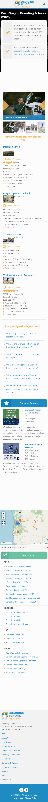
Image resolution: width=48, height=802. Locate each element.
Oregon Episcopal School (17, 117)
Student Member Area (10, 750)
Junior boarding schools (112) (18, 586)
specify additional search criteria (29, 54)
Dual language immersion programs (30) (23, 598)
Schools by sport (13, 616)
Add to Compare (13, 159)
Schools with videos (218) (16, 664)
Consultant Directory (10, 763)
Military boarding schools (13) (18, 578)
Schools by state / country (17, 612)
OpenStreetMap (43, 544)
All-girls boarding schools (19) (18, 570)
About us (5, 738)
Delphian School (12, 147)
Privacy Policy (30, 798)
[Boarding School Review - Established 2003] (24, 4)
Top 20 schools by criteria (17, 653)
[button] (18, 532)
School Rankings (8, 746)
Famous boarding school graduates (21, 660)
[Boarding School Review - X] (21, 790)
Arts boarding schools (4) (16, 590)
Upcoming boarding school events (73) (22, 657)
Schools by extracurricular (17, 624)
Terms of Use (17, 798)
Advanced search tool (15, 634)
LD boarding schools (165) (17, 582)
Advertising (6, 771)
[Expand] (3, 523)
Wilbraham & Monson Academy (34, 446)
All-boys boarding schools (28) (19, 574)
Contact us (6, 779)
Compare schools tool (15, 638)
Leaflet (34, 544)
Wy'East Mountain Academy (18, 275)
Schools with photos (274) (17, 668)
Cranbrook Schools (33, 410)
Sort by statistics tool (15, 642)
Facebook (26, 790)
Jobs (3, 775)
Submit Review (7, 758)
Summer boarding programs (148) (20, 594)
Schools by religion (14, 620)
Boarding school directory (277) (19, 566)
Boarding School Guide (11, 754)
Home (3, 733)
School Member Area (10, 767)
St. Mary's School (12, 234)
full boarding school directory (27, 49)
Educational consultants (16, 672)
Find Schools (6, 742)
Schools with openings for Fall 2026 (21, 602)
